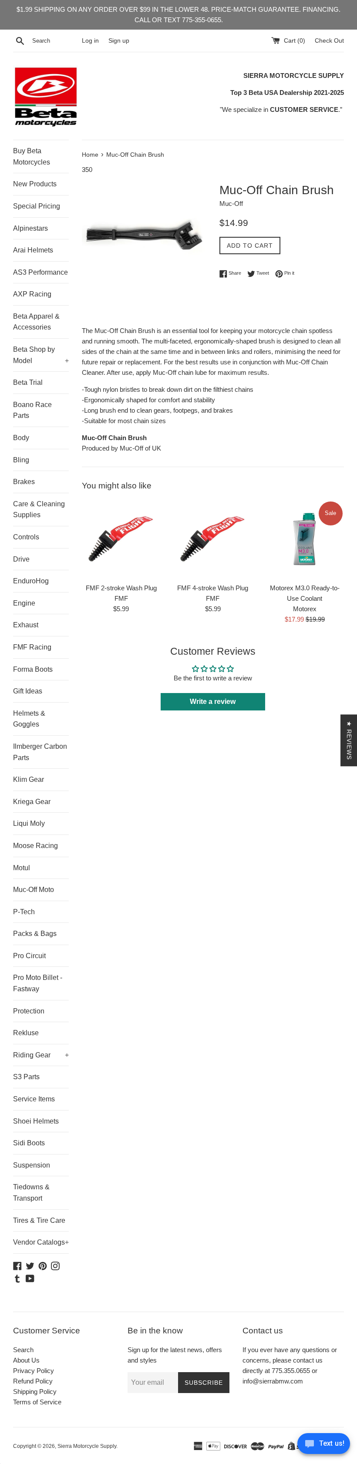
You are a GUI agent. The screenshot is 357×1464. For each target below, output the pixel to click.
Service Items (34, 1099)
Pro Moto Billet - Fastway (37, 983)
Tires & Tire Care (39, 1220)
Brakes (24, 481)
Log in (90, 40)
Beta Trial (28, 382)
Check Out (329, 40)
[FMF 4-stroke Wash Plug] (213, 539)
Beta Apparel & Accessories (36, 322)
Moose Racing (35, 845)
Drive (21, 559)
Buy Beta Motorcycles (31, 156)
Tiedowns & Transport (31, 1192)
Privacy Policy (33, 1370)
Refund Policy (33, 1381)
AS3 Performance (40, 272)
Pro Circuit (29, 955)
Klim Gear (28, 779)
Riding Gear (41, 1055)
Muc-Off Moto (33, 889)
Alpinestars (30, 228)
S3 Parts (26, 1076)
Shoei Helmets (36, 1121)
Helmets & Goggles (29, 719)
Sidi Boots (29, 1143)
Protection (28, 1011)
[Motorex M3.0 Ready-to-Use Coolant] (304, 539)
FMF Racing (32, 647)
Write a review (213, 701)
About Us (26, 1360)
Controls (26, 537)
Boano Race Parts (32, 410)
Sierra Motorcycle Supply (86, 1446)
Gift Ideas (27, 691)
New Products (35, 184)
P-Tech (24, 911)
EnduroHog (31, 581)
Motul (21, 868)
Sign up (118, 40)
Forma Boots (33, 669)
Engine (24, 603)
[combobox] (55, 41)
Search (23, 1349)
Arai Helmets (33, 250)
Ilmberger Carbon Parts (40, 752)
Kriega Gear (32, 801)
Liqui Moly (29, 823)
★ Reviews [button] (349, 740)
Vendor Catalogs (41, 1242)
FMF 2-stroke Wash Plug (121, 588)
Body (21, 437)
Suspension (31, 1165)
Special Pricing (36, 206)
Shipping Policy (35, 1391)
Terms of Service (37, 1402)
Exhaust (25, 625)
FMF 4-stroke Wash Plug (212, 588)
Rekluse (26, 1033)
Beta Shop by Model (41, 355)
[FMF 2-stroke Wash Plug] (121, 539)
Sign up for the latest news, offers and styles (175, 1355)
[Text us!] (323, 1446)
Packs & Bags (35, 933)
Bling (21, 460)
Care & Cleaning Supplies (39, 509)
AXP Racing (32, 294)
